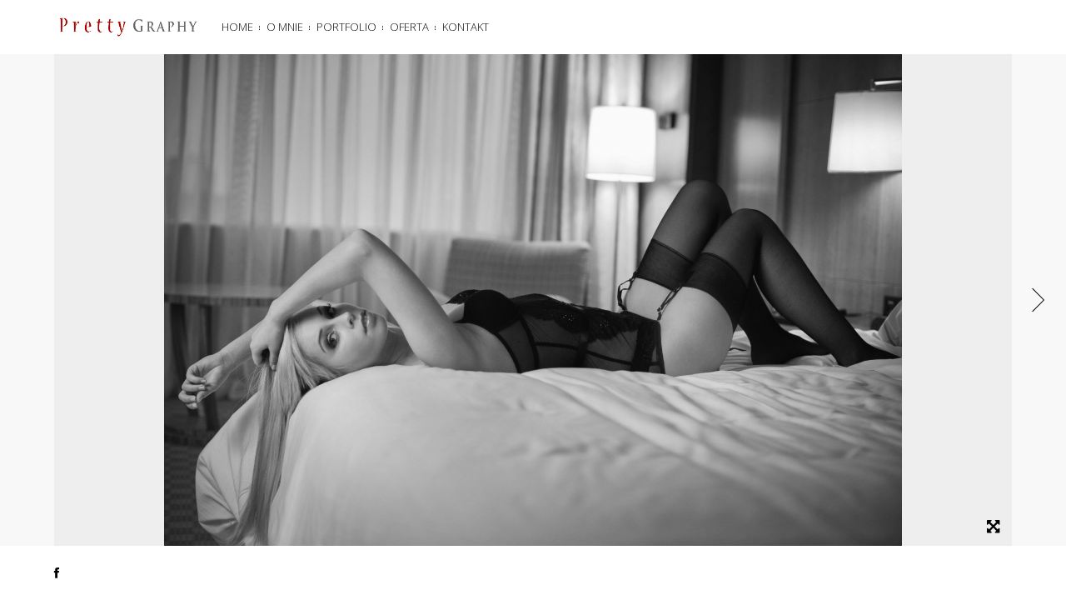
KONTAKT (465, 26)
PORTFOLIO (346, 26)
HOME (237, 26)
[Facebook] (56, 572)
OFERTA (409, 26)
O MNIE (284, 26)
